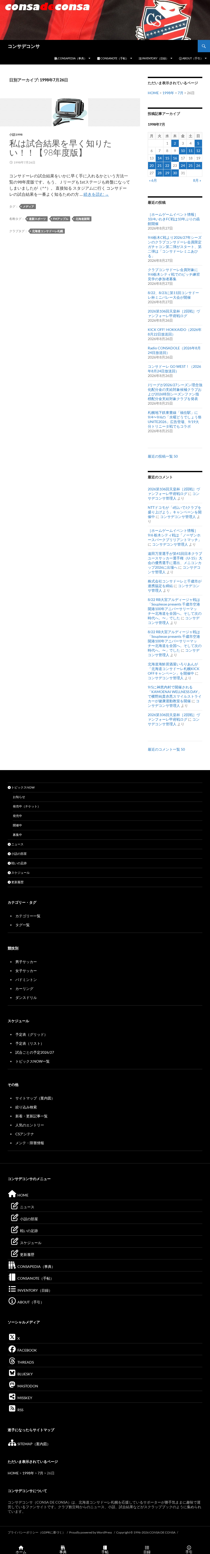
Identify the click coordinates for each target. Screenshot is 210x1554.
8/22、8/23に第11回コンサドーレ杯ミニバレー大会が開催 (173, 294)
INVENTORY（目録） (155, 58)
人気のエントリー (29, 1125)
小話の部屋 (19, 854)
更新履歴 (17, 882)
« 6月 (153, 180)
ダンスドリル (26, 997)
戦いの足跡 (19, 863)
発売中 (17, 816)
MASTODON (27, 1386)
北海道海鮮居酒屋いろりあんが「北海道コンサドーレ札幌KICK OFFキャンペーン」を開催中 (174, 668)
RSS (20, 1410)
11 (190, 150)
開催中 (17, 825)
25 (190, 165)
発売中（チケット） (26, 806)
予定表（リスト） (29, 1043)
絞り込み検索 (26, 1107)
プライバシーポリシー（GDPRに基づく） (36, 1532)
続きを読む (96, 194)
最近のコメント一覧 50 (166, 749)
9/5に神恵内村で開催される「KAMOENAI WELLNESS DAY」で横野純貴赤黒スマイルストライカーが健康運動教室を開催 (175, 694)
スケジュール (20, 873)
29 (167, 173)
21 (160, 165)
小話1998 (16, 134)
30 (175, 173)
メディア (28, 206)
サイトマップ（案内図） (35, 1098)
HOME (153, 93)
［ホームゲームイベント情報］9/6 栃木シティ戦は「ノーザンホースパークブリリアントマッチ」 (175, 535)
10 (183, 150)
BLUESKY (25, 1374)
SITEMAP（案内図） (33, 1444)
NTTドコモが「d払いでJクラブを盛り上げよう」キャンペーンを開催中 (175, 512)
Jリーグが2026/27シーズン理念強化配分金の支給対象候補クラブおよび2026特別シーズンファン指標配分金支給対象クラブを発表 (175, 392)
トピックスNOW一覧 (32, 1061)
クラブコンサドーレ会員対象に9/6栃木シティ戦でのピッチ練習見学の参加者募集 (174, 274)
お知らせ (19, 797)
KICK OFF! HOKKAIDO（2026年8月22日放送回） (175, 331)
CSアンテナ (24, 1134)
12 (198, 150)
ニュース (17, 844)
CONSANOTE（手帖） (114, 58)
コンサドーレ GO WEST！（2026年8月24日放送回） (174, 368)
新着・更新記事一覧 (31, 1116)
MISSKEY (24, 1398)
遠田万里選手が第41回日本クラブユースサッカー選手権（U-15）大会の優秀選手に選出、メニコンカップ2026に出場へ (175, 560)
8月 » (197, 180)
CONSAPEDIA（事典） (72, 58)
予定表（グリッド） (31, 1034)
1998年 (168, 93)
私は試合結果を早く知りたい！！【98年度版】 (60, 148)
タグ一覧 (22, 925)
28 (160, 173)
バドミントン (26, 979)
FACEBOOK (27, 1350)
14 (160, 158)
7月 (180, 93)
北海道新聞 (83, 218)
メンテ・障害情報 (29, 1143)
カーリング (24, 988)
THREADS (25, 1362)
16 (175, 158)
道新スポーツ (37, 218)
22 (167, 165)
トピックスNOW (23, 787)
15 (167, 158)
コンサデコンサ (24, 46)
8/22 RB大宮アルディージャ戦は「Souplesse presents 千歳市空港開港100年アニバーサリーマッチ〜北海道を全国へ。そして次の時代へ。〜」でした (175, 608)
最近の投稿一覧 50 (163, 456)
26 (198, 165)
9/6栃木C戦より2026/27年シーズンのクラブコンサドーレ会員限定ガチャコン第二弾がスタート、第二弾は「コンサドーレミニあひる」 (175, 246)
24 (183, 165)
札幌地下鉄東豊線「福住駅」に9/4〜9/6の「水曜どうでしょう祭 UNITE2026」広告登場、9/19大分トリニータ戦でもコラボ (175, 419)
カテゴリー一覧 (27, 916)
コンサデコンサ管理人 (174, 495)
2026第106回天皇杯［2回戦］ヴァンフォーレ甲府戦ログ (174, 313)
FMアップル (60, 218)
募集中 (17, 835)
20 (152, 165)
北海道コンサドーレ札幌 (47, 231)
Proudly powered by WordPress (90, 1532)
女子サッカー (26, 970)
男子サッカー (26, 961)
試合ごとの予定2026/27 (34, 1052)
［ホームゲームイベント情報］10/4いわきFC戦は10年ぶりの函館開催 (174, 219)
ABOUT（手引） (192, 58)
